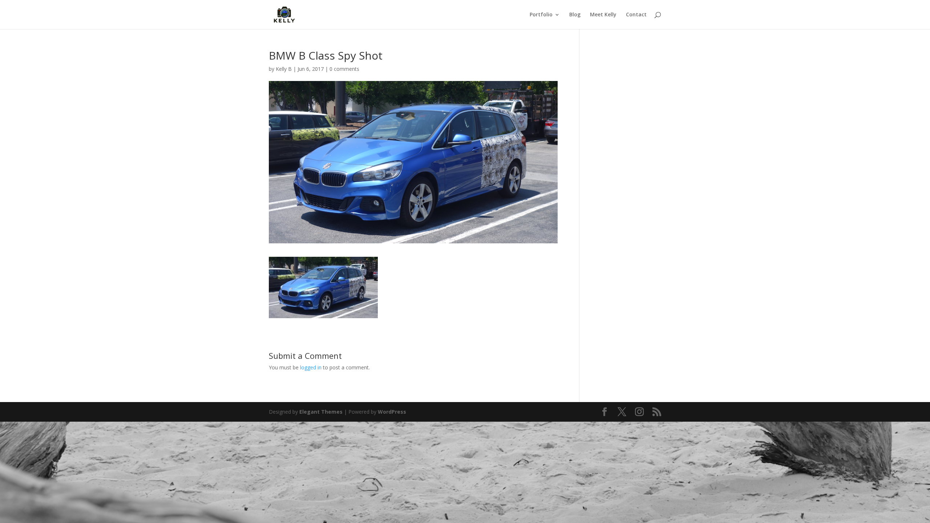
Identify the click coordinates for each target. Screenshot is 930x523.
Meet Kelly (603, 15)
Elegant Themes (321, 411)
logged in (311, 367)
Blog (575, 15)
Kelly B (284, 68)
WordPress (392, 411)
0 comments (344, 68)
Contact (636, 15)
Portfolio (541, 15)
